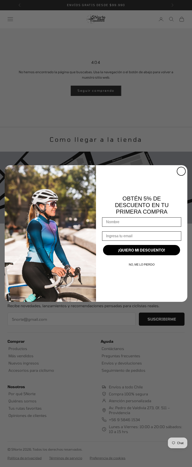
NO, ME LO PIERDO (142, 264)
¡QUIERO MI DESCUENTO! (141, 250)
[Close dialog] (181, 171)
